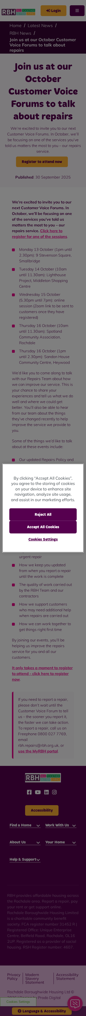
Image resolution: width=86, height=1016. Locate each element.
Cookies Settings (43, 539)
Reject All (43, 514)
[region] (43, 508)
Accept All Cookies (43, 527)
